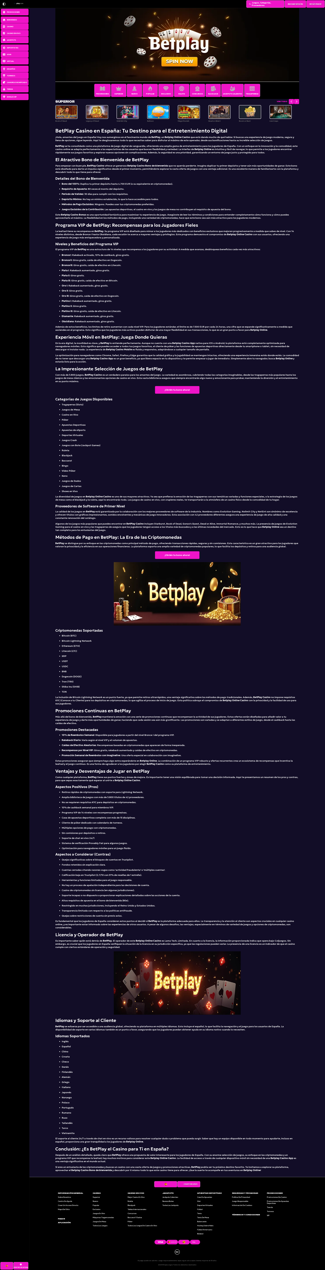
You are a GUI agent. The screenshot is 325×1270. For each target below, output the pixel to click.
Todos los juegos (100, 1225)
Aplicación (64, 1223)
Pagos (61, 1219)
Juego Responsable (240, 1201)
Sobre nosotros (64, 1197)
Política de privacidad (241, 1197)
